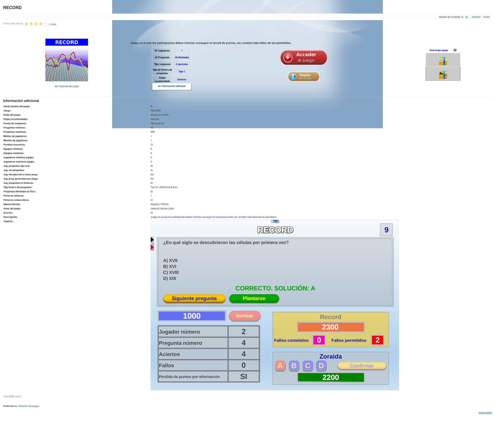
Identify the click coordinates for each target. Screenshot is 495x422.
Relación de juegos (29, 405)
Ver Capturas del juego (67, 86)
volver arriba (485, 412)
